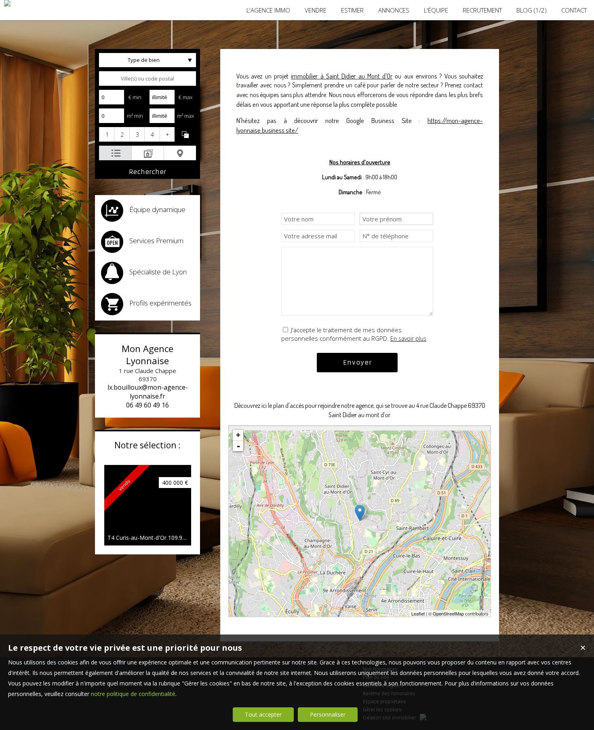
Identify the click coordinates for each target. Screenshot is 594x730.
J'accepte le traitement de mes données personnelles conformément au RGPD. (341, 334)
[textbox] (147, 78)
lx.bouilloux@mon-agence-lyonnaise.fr (147, 392)
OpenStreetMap (448, 613)
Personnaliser (327, 714)
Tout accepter (263, 714)
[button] (106, 134)
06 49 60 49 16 (147, 405)
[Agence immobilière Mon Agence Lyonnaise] (7, 3)
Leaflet (418, 613)
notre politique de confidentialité (133, 694)
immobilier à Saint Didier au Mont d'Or (341, 76)
